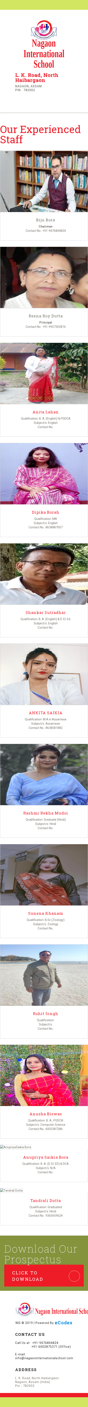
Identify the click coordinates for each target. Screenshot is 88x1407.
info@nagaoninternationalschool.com (44, 1358)
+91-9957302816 (54, 326)
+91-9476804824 (54, 230)
